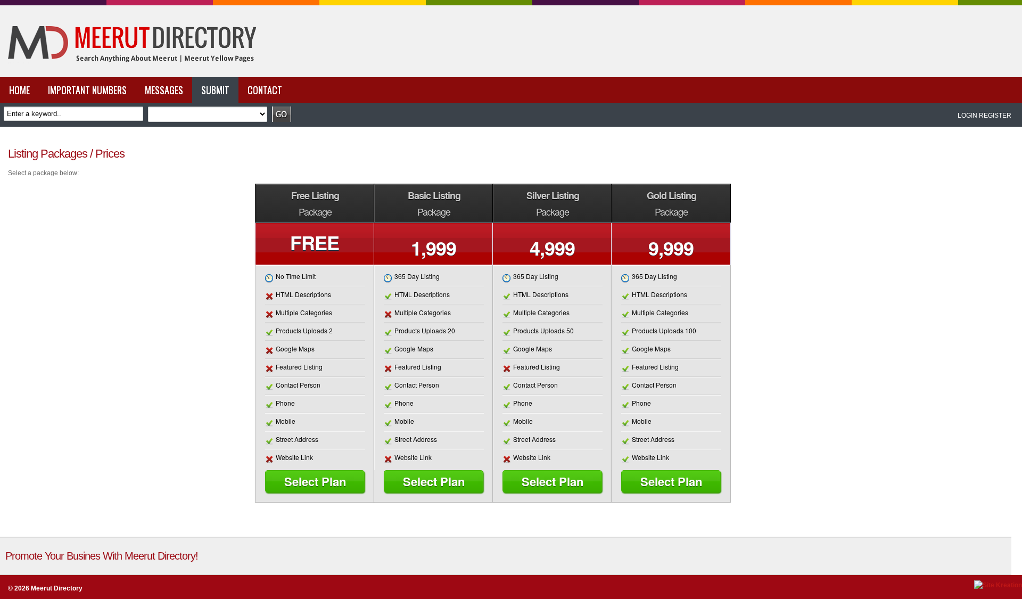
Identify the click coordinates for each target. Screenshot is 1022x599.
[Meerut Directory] (129, 75)
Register (995, 115)
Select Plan (315, 481)
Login (967, 115)
